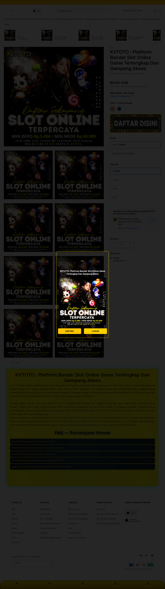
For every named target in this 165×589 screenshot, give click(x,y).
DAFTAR (69, 331)
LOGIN (95, 331)
